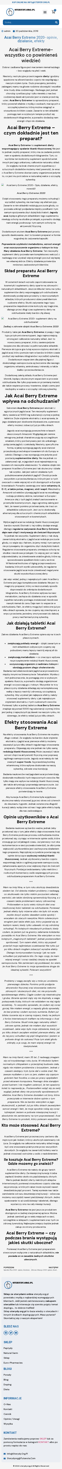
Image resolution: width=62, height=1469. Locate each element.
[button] (45, 12)
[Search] (56, 22)
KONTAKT (43, 1442)
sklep (8, 1342)
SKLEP (43, 1438)
